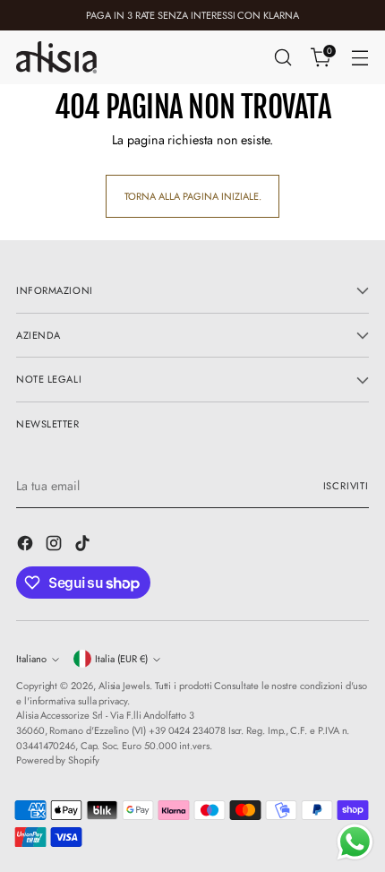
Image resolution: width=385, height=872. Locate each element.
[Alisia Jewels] (56, 57)
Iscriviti (346, 486)
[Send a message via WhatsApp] (355, 842)
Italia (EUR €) (121, 659)
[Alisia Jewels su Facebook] (27, 545)
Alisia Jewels (124, 685)
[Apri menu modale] (359, 57)
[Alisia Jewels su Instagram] (55, 545)
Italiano (31, 659)
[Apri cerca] (282, 57)
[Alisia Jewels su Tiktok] (84, 545)
